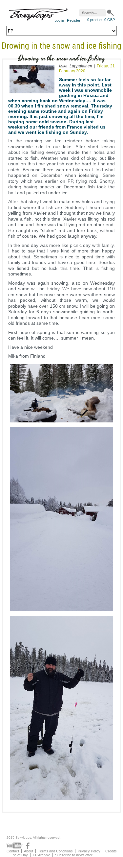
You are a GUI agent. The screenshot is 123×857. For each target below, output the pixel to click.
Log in (59, 20)
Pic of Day (19, 855)
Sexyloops (38, 13)
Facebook (28, 846)
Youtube (15, 846)
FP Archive (41, 855)
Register (73, 20)
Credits (111, 851)
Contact (13, 851)
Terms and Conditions (55, 851)
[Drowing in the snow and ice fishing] (32, 95)
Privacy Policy (89, 851)
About (28, 851)
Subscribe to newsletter (73, 855)
